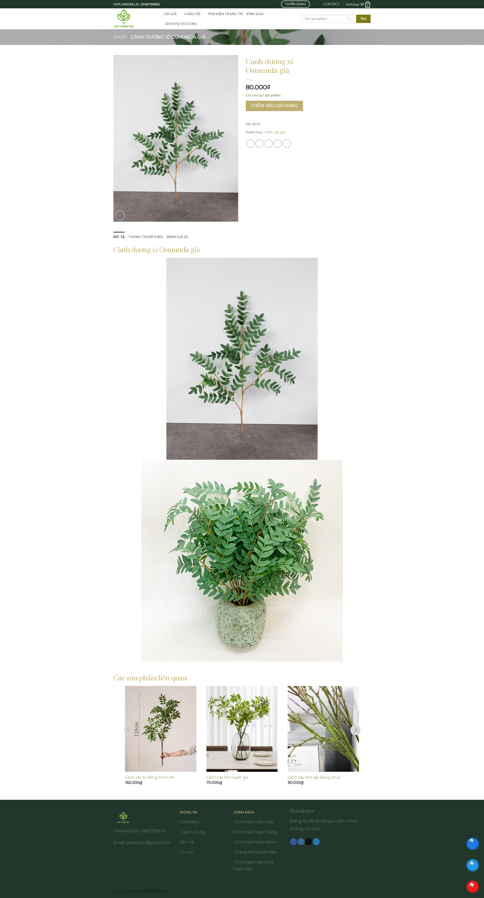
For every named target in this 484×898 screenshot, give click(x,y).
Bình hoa (255, 14)
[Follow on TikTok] (308, 841)
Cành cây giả (274, 132)
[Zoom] (120, 215)
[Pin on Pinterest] (278, 143)
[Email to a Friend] (268, 143)
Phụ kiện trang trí (225, 14)
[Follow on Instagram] (301, 841)
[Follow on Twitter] (316, 841)
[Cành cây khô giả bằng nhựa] (323, 729)
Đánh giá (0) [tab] (177, 237)
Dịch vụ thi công (181, 24)
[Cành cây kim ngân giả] (242, 729)
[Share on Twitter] (259, 143)
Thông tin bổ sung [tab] (145, 237)
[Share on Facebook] (250, 143)
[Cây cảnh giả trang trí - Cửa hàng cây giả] (134, 18)
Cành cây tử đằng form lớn (149, 777)
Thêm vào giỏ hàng (274, 105)
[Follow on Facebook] (293, 841)
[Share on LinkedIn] (287, 143)
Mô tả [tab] (119, 237)
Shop (120, 37)
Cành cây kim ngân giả (227, 777)
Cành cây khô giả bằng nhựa (314, 777)
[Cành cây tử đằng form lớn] (160, 729)
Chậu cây (192, 14)
